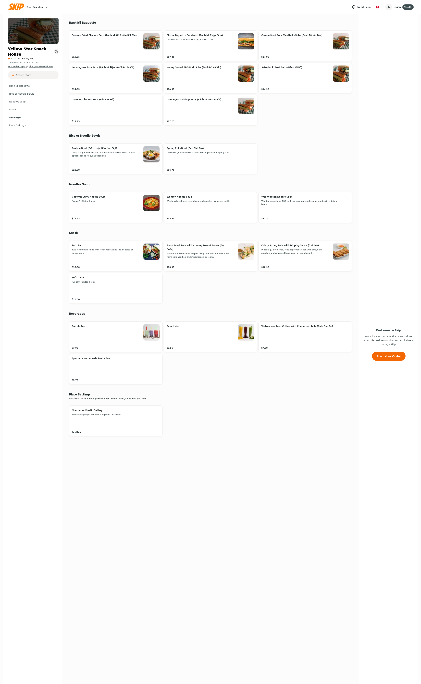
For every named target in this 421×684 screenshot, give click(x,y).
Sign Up (408, 7)
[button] (33, 86)
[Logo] (17, 7)
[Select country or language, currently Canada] (377, 7)
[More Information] (56, 51)
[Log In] (388, 7)
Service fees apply (17, 66)
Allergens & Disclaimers (41, 66)
